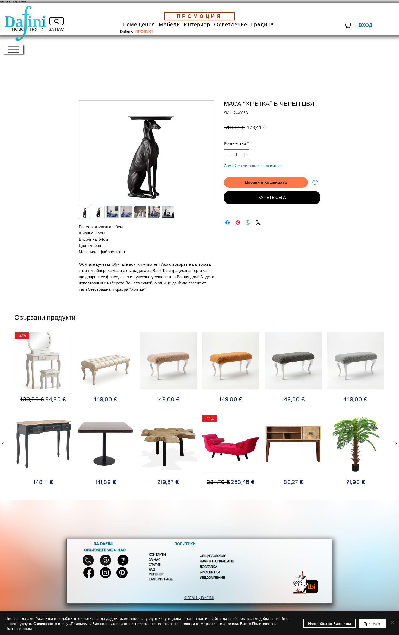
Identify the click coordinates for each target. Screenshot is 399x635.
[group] (199, 367)
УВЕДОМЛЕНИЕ (212, 578)
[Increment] (244, 155)
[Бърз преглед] (43, 444)
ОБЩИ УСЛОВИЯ (213, 556)
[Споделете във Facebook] (227, 222)
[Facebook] (88, 572)
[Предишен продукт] (3, 443)
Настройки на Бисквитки (329, 623)
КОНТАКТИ (157, 555)
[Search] (56, 21)
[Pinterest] (122, 572)
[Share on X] (258, 222)
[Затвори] (392, 623)
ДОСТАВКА (208, 567)
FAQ (152, 569)
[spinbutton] (236, 155)
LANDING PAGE (161, 579)
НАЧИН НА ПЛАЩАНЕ (217, 561)
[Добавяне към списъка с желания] (315, 182)
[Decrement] (228, 155)
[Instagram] (105, 572)
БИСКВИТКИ (210, 572)
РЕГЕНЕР (156, 574)
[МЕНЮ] (13, 49)
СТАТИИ (155, 565)
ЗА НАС (155, 560)
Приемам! (372, 623)
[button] (139, 24)
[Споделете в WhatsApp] (248, 222)
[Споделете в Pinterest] (238, 222)
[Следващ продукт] (395, 443)
